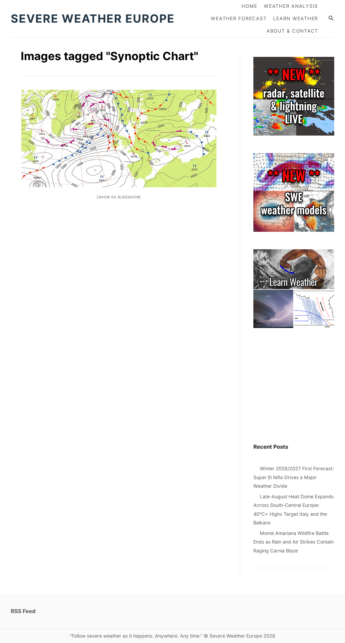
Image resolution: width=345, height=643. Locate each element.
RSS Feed (23, 611)
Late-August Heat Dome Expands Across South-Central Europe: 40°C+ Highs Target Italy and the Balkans (293, 510)
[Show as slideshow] (119, 197)
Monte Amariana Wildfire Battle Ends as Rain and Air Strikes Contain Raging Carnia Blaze (293, 542)
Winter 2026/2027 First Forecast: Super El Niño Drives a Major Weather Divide (293, 477)
